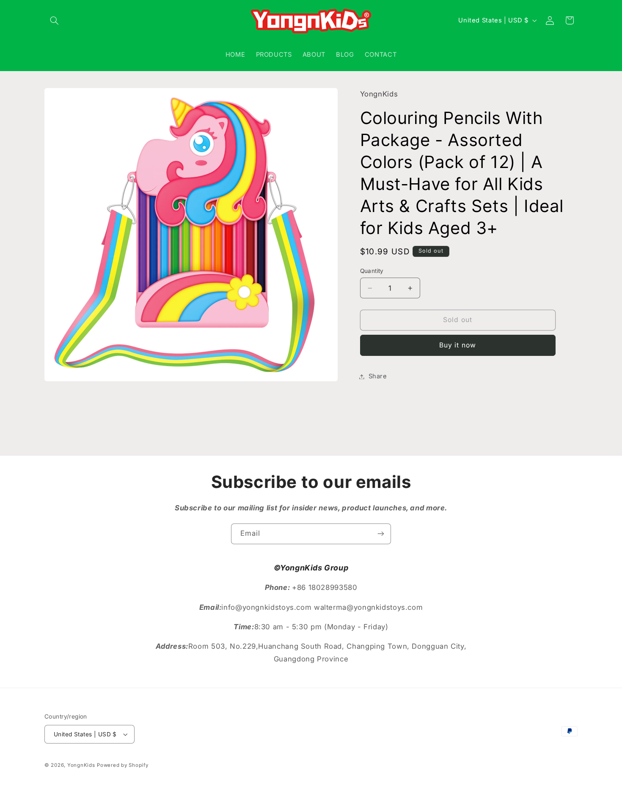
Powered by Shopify (122, 765)
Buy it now (457, 345)
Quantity (372, 270)
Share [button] (378, 376)
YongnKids (81, 765)
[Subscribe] (381, 533)
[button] (54, 20)
